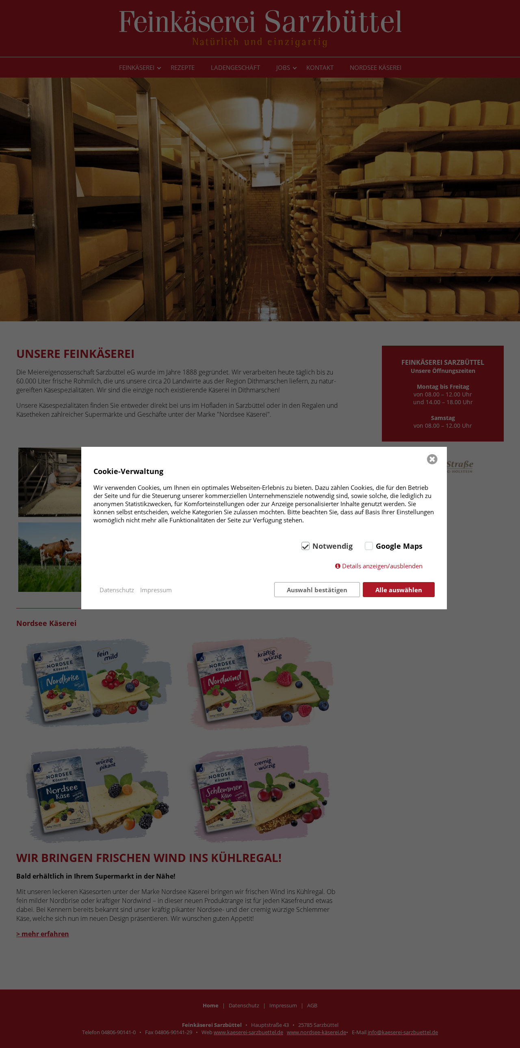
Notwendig (332, 546)
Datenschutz (117, 590)
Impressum (156, 590)
